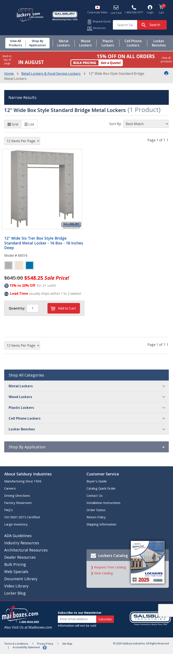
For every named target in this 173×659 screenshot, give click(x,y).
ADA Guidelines (18, 535)
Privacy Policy (45, 643)
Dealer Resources (20, 557)
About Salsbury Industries (28, 473)
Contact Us (94, 495)
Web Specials (16, 571)
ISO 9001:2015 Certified (22, 517)
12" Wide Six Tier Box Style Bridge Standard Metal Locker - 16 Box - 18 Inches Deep (43, 243)
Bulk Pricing (15, 564)
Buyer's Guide (96, 481)
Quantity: (17, 308)
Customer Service (102, 473)
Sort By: (115, 123)
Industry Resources (21, 542)
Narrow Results (22, 97)
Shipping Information (101, 524)
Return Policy (96, 517)
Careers (10, 488)
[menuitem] (14, 43)
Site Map (67, 643)
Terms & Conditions (16, 643)
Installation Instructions (103, 503)
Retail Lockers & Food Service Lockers (51, 73)
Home (9, 73)
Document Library (20, 578)
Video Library (16, 585)
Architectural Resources (26, 550)
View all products (166, 59)
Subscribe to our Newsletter (79, 613)
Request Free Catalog (110, 567)
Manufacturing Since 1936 (22, 481)
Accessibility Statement (27, 647)
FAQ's (8, 510)
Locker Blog (15, 593)
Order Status (95, 510)
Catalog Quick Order (101, 488)
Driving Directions (17, 495)
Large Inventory (16, 524)
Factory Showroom (18, 503)
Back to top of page (7, 59)
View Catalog (103, 573)
